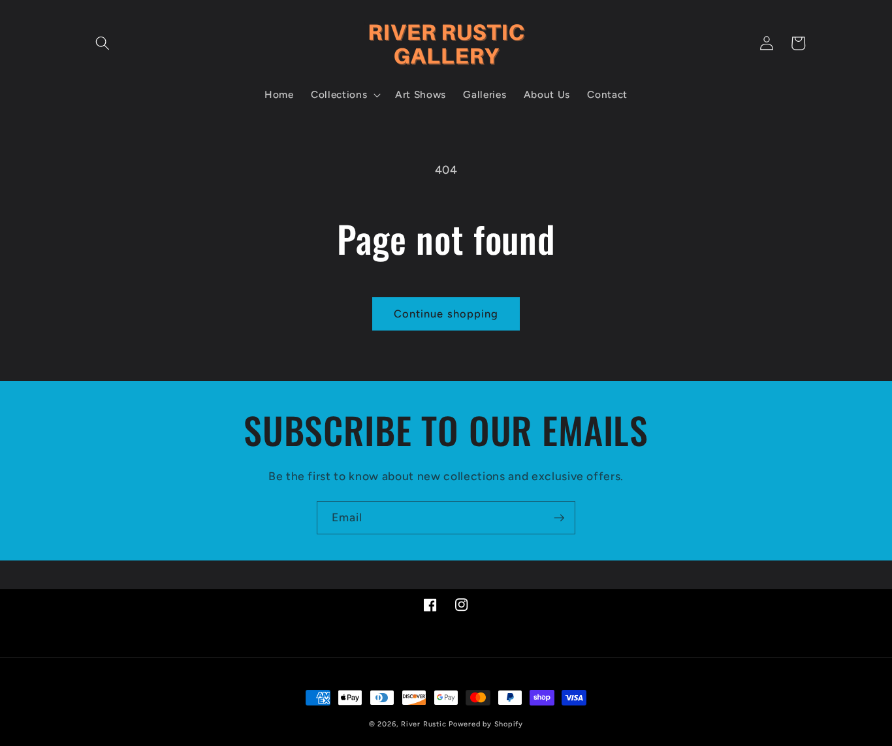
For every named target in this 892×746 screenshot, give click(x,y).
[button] (102, 43)
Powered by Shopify (486, 724)
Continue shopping (446, 313)
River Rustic (423, 724)
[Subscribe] (559, 518)
